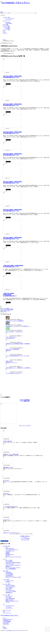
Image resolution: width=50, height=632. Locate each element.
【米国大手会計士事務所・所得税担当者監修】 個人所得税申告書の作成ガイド (10, 294)
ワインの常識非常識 (10, 598)
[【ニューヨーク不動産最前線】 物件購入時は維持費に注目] (8, 347)
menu (2, 11)
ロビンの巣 (8, 597)
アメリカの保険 (9, 561)
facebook (5, 628)
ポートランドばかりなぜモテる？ (13, 565)
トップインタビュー (10, 18)
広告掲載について (7, 620)
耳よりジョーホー (7, 610)
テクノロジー (9, 19)
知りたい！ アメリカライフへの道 (13, 577)
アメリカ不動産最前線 (10, 568)
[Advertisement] (24, 8)
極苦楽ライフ (9, 566)
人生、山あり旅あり (10, 585)
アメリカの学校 (9, 574)
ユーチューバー (6, 519)
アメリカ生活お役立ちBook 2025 (10, 506)
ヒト (4, 30)
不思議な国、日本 (10, 554)
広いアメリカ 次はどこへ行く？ (13, 567)
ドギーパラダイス (10, 563)
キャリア (5, 33)
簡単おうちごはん (10, 599)
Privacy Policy (6, 624)
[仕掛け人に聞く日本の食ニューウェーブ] (8, 359)
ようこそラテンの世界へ (11, 591)
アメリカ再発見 (9, 587)
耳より (4, 31)
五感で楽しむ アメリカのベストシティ (11, 532)
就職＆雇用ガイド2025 (8, 467)
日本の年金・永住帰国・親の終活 (13, 562)
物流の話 (8, 553)
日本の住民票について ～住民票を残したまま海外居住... (18, 367)
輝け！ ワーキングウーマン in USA (13, 556)
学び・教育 (5, 24)
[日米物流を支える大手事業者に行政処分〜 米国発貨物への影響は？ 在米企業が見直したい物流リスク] (8, 342)
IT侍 (7, 547)
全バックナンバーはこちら (25, 425)
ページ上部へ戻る (4, 541)
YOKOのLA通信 (9, 573)
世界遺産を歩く (9, 592)
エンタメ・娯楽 (6, 29)
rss (3, 626)
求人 (4, 611)
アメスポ (8, 602)
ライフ (4, 20)
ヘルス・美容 (6, 25)
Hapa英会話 (8, 572)
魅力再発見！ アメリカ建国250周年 (11, 454)
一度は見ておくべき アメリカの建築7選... (15, 320)
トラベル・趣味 (6, 27)
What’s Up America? (10, 548)
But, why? (8, 555)
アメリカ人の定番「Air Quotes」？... (14, 373)
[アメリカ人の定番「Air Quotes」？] (8, 372)
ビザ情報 (8, 22)
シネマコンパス (9, 596)
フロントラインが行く (10, 586)
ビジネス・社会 (6, 17)
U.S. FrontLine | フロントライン (13, 630)
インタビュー (9, 606)
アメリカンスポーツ (10, 605)
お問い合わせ (6, 622)
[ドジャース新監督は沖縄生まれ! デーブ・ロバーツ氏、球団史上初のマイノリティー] (8, 354)
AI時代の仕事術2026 (7, 441)
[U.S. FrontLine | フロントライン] (15, 2)
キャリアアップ (9, 608)
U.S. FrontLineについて (8, 619)
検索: (2, 12)
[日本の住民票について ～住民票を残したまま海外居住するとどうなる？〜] (8, 366)
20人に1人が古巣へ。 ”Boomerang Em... (14, 331)
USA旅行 (8, 28)
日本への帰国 (9, 23)
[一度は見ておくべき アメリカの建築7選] (8, 319)
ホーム (4, 617)
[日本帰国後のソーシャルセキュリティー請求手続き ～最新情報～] (8, 325)
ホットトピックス (7, 612)
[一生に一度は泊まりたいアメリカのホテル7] (8, 335)
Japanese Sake (6, 493)
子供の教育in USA (10, 575)
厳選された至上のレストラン (12, 600)
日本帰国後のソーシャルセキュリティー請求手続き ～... (18, 326)
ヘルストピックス (10, 580)
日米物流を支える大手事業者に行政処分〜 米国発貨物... (18, 343)
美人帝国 (8, 581)
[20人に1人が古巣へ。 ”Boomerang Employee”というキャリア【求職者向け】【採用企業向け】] (8, 330)
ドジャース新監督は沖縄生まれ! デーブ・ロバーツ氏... (18, 355)
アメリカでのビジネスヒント (12, 549)
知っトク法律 (9, 560)
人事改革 (8, 552)
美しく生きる (6, 480)
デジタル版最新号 (7, 621)
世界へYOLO (8, 589)
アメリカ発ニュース (10, 550)
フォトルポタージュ (10, 590)
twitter (4, 627)
